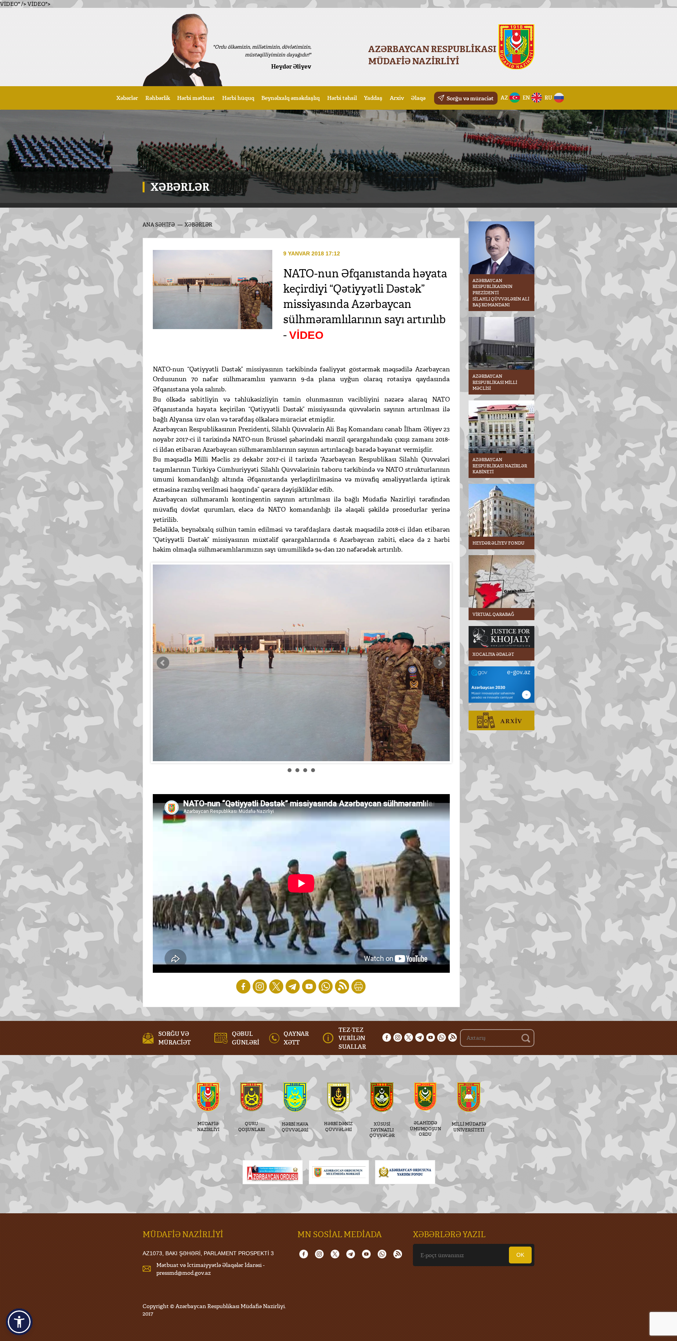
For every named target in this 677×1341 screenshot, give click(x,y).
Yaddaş (373, 97)
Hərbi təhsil (342, 97)
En (526, 97)
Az (504, 97)
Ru (548, 97)
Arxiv (397, 97)
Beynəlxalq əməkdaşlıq (290, 97)
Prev (163, 663)
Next (439, 663)
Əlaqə (418, 97)
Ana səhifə (159, 224)
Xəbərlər (127, 97)
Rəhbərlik (157, 97)
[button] (19, 1321)
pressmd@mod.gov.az (183, 1272)
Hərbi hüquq (238, 97)
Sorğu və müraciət (470, 98)
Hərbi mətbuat (196, 97)
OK (520, 1255)
